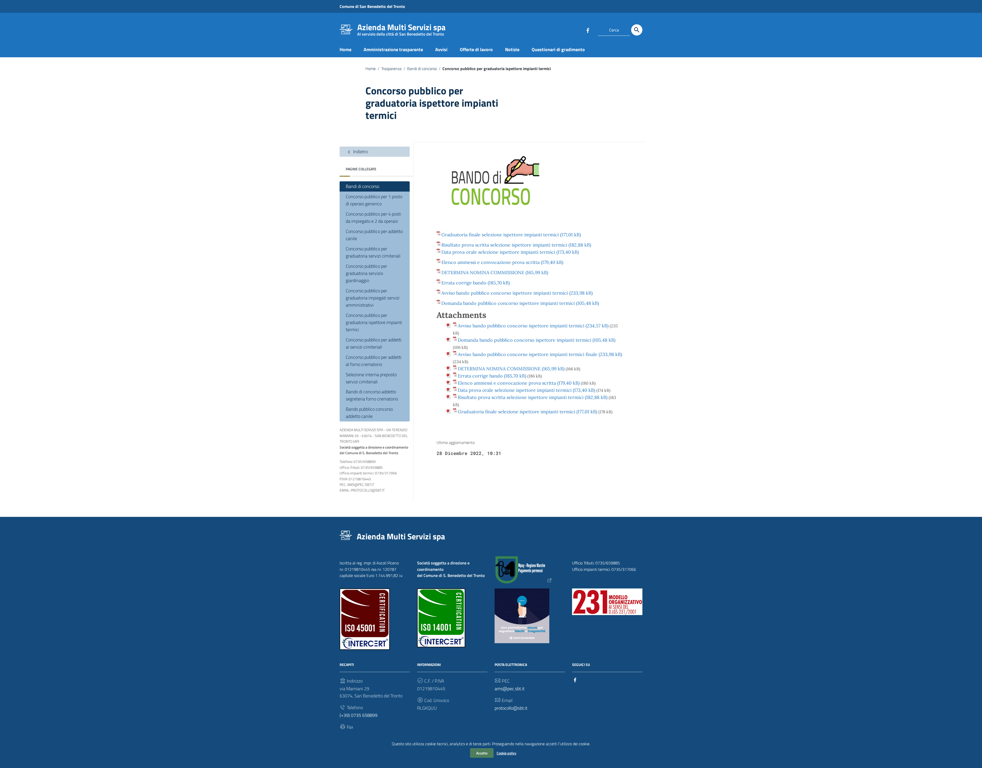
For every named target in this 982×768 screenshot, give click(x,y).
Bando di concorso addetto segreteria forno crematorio (372, 395)
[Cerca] (636, 30)
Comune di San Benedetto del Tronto (372, 6)
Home (345, 49)
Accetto (481, 753)
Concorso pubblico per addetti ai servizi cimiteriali (373, 343)
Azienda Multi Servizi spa (401, 28)
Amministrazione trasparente (393, 49)
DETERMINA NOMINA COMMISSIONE (482, 272)
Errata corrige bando (463, 283)
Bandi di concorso (422, 68)
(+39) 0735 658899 (358, 715)
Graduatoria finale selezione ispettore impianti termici (500, 235)
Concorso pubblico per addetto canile (374, 235)
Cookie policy (506, 753)
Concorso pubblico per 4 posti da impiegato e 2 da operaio (373, 217)
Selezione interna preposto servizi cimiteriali (371, 378)
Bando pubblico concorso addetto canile (369, 413)
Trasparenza (391, 68)
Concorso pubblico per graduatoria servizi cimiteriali (373, 252)
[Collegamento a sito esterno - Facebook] (588, 30)
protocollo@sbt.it (511, 708)
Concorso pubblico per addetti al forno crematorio (373, 361)
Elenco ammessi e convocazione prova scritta (490, 262)
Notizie (512, 49)
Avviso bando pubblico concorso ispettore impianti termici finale (527, 354)
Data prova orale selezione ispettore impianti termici (498, 252)
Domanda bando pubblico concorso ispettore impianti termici (508, 303)
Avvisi (441, 49)
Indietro (360, 151)
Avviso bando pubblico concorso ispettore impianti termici (504, 293)
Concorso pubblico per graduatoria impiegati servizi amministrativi (372, 297)
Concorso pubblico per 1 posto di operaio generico (374, 200)
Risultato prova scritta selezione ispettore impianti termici (504, 245)
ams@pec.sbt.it (510, 688)
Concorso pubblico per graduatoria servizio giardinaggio (366, 273)
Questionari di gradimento (558, 49)
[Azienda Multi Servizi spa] (346, 29)
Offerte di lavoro (476, 49)
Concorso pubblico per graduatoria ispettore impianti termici (374, 322)
